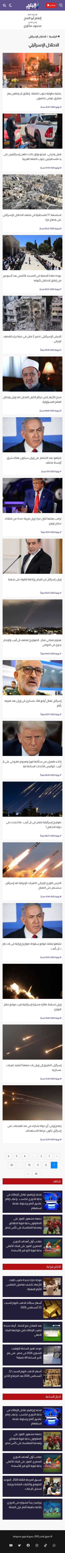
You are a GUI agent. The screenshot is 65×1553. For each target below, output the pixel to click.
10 (29, 1165)
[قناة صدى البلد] (32, 5)
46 (36, 1173)
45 (12, 1165)
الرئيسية (53, 36)
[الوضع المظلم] (10, 7)
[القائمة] (60, 7)
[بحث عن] (4, 7)
